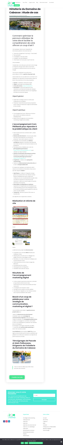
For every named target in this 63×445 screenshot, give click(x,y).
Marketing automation (28, 432)
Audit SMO (25, 428)
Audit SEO (25, 421)
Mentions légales (47, 428)
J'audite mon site (17, 377)
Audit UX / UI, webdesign (29, 426)
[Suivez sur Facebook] (4, 421)
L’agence (45, 421)
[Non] (61, 441)
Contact (45, 425)
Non (26, 443)
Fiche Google (46, 430)
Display (25, 434)
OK (22, 443)
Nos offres (45, 419)
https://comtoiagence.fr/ (19, 158)
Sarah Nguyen (14, 15)
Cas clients (25, 15)
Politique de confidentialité (49, 426)
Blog (44, 423)
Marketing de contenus (28, 430)
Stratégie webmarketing (29, 418)
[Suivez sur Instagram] (7, 421)
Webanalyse (26, 435)
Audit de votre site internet (29, 425)
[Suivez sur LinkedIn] (9, 421)
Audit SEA (25, 423)
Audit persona (26, 419)
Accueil (45, 418)
